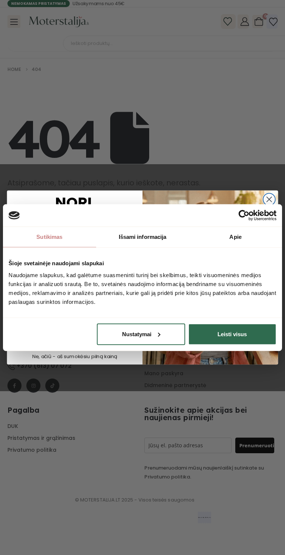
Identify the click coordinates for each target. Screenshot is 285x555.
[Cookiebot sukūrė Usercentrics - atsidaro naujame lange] (244, 215)
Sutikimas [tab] (49, 237)
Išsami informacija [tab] (143, 237)
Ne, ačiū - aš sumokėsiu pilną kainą (74, 356)
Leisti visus (232, 334)
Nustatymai (136, 334)
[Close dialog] (269, 199)
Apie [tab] (235, 237)
